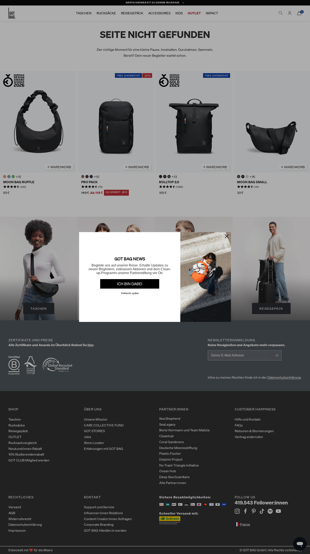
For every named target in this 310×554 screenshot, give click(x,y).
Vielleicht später (130, 293)
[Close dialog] (226, 236)
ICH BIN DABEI (129, 283)
